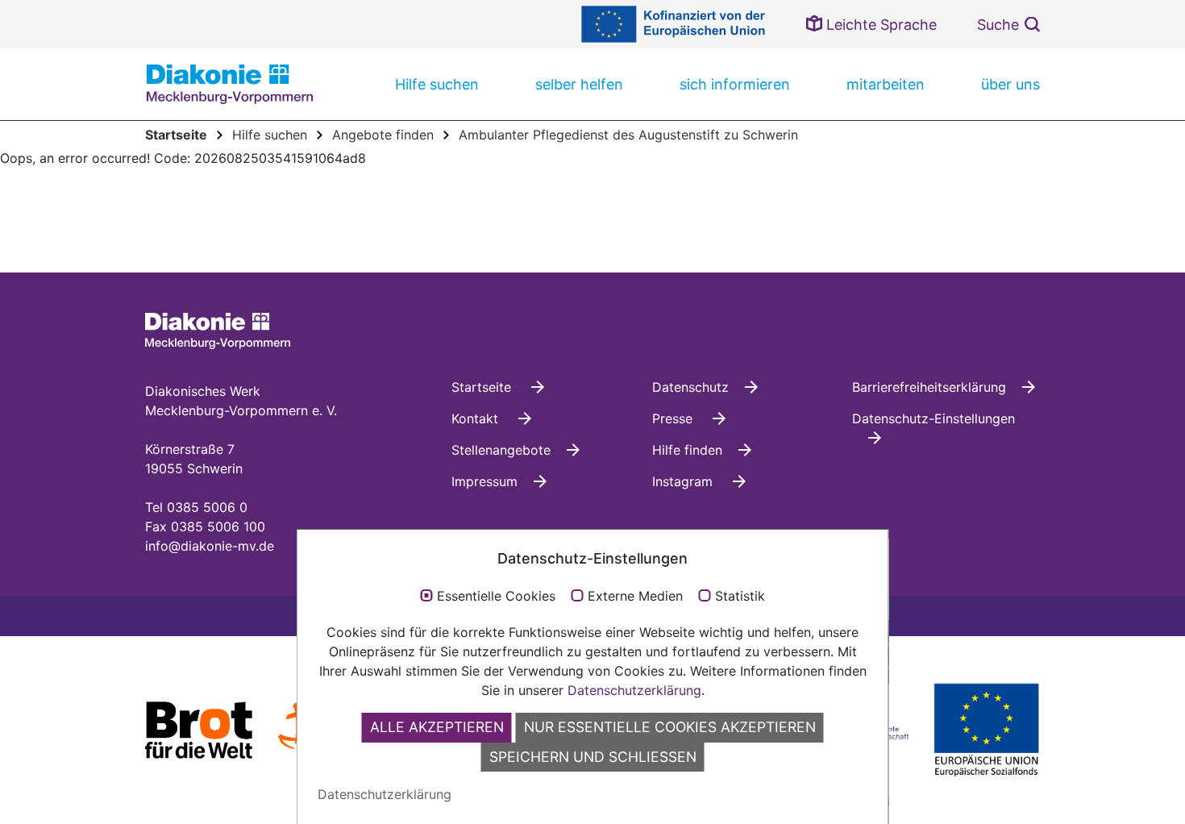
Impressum (484, 481)
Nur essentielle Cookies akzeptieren (670, 726)
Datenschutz (690, 387)
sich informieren (735, 84)
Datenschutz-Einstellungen (933, 418)
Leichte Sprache (879, 24)
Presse (674, 418)
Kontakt (476, 418)
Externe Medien (635, 596)
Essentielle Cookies (496, 596)
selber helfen (579, 84)
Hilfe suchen (437, 84)
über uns (1010, 84)
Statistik (740, 596)
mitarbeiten (885, 84)
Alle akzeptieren (437, 726)
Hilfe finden (687, 450)
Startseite (483, 387)
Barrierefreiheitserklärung (929, 387)
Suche (998, 24)
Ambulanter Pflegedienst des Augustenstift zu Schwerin (628, 135)
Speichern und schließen (592, 756)
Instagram (684, 481)
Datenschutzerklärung (634, 690)
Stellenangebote (501, 450)
